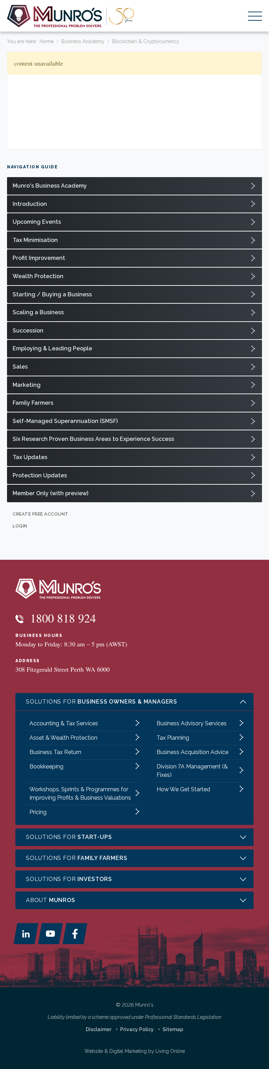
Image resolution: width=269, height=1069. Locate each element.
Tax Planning (173, 737)
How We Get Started (183, 789)
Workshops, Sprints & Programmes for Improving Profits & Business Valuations (80, 793)
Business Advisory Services (192, 723)
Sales (20, 366)
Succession (28, 330)
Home (47, 41)
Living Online (170, 1051)
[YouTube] (50, 933)
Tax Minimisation (35, 240)
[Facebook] (74, 933)
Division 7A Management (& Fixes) (192, 770)
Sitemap (173, 1029)
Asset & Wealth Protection (63, 737)
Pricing (38, 812)
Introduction (30, 204)
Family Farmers (33, 402)
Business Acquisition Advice (192, 752)
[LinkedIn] (25, 933)
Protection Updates (40, 475)
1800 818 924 (61, 618)
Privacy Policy (137, 1029)
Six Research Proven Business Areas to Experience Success (93, 439)
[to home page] (71, 16)
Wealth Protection (38, 276)
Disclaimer (98, 1029)
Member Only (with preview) (50, 493)
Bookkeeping (46, 766)
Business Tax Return (55, 752)
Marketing (27, 385)
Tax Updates (30, 457)
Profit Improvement (39, 258)
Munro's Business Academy (50, 185)
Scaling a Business (38, 312)
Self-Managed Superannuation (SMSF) (65, 421)
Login (20, 526)
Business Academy (82, 41)
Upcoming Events (37, 221)
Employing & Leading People (52, 348)
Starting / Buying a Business (52, 294)
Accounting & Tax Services (63, 723)
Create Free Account (41, 514)
